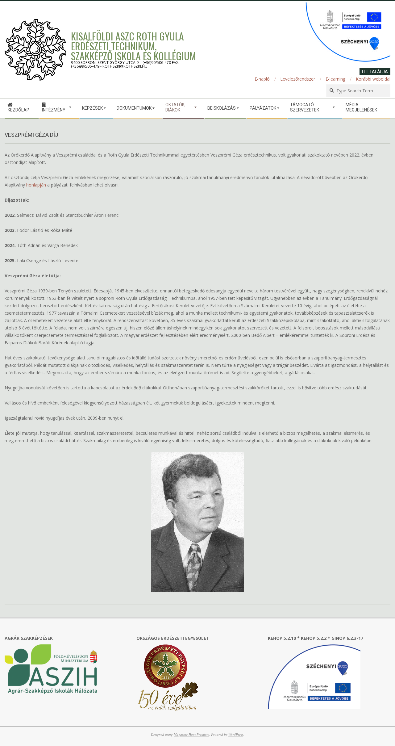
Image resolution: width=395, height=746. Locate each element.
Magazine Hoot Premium (191, 734)
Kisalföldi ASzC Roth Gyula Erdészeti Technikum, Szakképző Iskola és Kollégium (133, 46)
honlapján (36, 185)
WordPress (235, 734)
